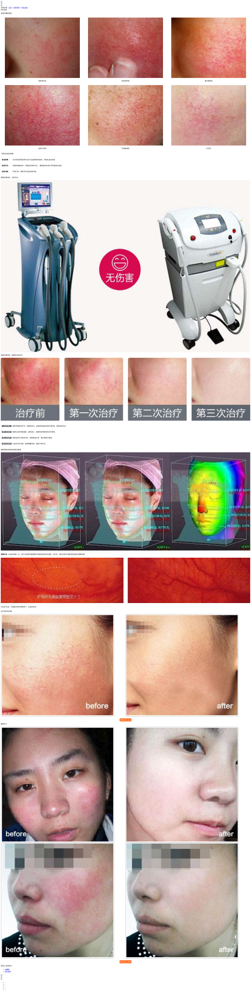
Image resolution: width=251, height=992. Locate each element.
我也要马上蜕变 (125, 962)
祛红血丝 (24, 7)
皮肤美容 (16, 7)
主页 (10, 7)
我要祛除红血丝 (125, 720)
